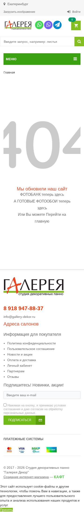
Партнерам (15, 371)
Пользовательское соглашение (31, 349)
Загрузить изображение (19, 11)
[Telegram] (57, 25)
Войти (76, 11)
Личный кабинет (19, 365)
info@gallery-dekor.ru (19, 317)
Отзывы (13, 377)
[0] (75, 25)
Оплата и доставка (21, 360)
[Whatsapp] (39, 25)
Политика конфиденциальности (31, 343)
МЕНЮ (11, 59)
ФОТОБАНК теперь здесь (42, 194)
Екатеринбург (17, 4)
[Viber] (48, 25)
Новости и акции (19, 354)
